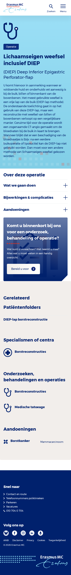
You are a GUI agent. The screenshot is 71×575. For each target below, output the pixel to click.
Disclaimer (17, 540)
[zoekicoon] (51, 6)
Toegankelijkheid (57, 540)
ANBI (6, 540)
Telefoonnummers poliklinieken (25, 498)
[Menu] (63, 6)
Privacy (30, 540)
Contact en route (16, 494)
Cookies (41, 540)
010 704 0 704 (14, 510)
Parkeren (11, 502)
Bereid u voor (20, 269)
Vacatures (12, 506)
